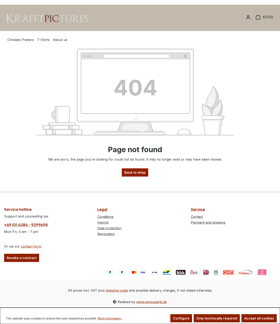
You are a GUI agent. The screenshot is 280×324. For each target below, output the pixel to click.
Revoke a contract (21, 258)
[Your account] (248, 17)
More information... (110, 318)
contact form (31, 246)
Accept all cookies (259, 318)
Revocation (106, 234)
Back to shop (135, 172)
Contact (197, 217)
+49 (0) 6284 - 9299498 (26, 225)
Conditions (105, 217)
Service (198, 209)
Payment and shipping (208, 222)
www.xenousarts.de (151, 302)
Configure (181, 318)
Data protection (109, 228)
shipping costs (117, 290)
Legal (102, 209)
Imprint (102, 222)
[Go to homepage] (47, 18)
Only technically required (216, 318)
